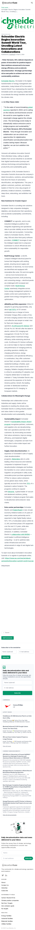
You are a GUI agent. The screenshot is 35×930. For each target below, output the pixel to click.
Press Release (5, 34)
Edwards (11, 492)
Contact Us (5, 885)
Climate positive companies (10, 900)
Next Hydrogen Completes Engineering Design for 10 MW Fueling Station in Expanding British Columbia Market (17, 786)
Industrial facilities (7, 918)
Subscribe (4, 890)
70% (28, 483)
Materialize (16, 459)
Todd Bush (12, 54)
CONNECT (15, 240)
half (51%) (12, 309)
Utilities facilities (6, 924)
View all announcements (9, 815)
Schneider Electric (8, 81)
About (3, 882)
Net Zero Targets (6, 903)
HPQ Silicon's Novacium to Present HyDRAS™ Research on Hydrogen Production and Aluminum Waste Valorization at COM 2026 (16, 756)
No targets (4, 908)
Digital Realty (18, 510)
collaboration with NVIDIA (20, 534)
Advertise (4, 888)
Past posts (4, 7)
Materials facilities (7, 921)
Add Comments (7, 638)
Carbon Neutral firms (8, 898)
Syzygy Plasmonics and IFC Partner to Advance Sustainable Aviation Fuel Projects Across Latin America (17, 803)
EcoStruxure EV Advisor (20, 326)
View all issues (7, 746)
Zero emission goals (7, 906)
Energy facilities (6, 916)
